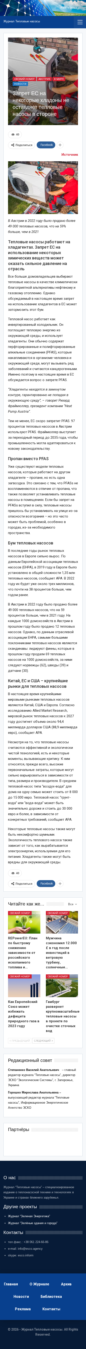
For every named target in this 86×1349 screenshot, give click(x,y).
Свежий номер (24, 79)
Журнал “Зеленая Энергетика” (29, 1216)
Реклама (23, 1309)
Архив (66, 1284)
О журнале (39, 1284)
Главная (11, 1284)
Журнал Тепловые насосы (21, 21)
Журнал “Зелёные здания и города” (32, 1223)
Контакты (51, 1309)
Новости (20, 83)
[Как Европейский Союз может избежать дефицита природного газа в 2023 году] (24, 985)
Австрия (44, 79)
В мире (59, 79)
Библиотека (51, 1296)
